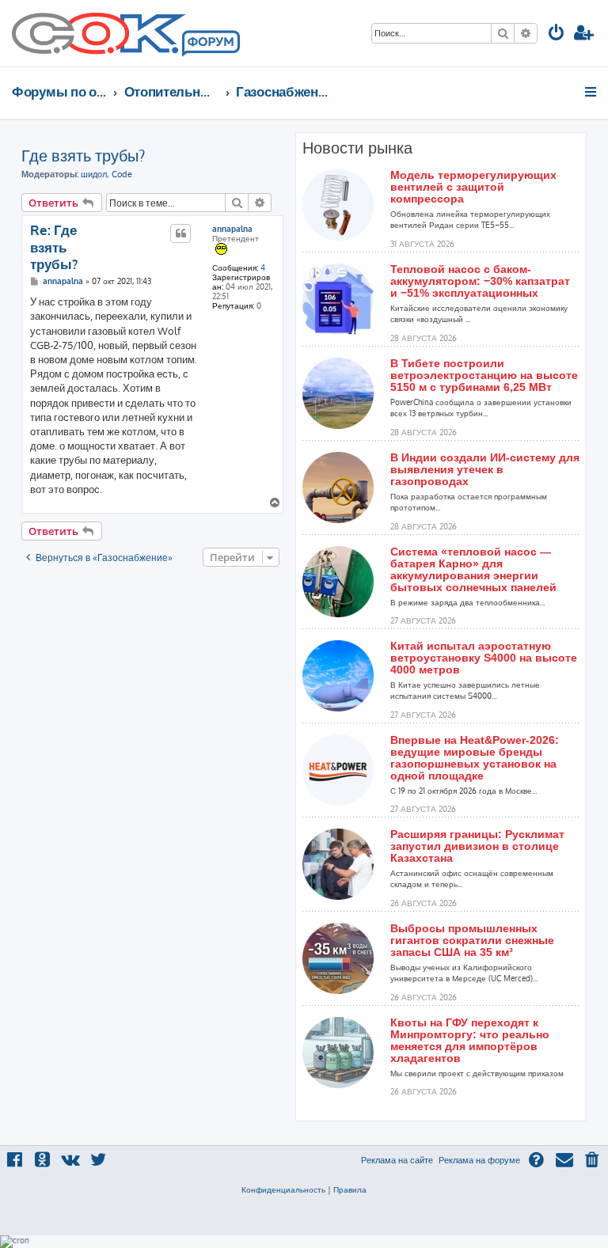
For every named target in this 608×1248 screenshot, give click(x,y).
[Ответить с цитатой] (180, 233)
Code (122, 174)
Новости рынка (357, 148)
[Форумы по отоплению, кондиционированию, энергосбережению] (210, 44)
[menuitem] (556, 34)
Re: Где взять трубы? (54, 247)
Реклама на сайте (397, 1160)
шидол (94, 174)
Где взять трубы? (83, 155)
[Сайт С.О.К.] (126, 33)
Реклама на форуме (479, 1160)
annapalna (232, 228)
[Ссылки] (591, 92)
